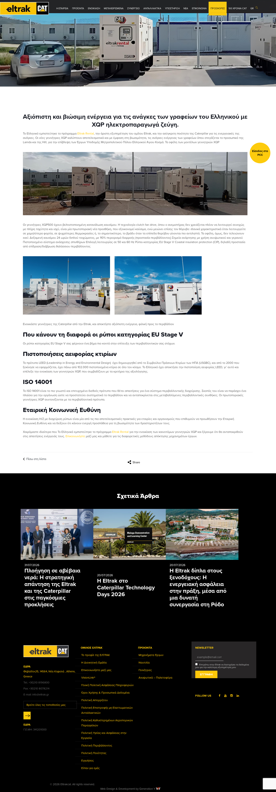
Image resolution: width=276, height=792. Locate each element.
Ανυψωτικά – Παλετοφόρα (155, 677)
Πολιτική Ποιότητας (93, 753)
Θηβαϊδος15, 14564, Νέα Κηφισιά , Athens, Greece (49, 674)
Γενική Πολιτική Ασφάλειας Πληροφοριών (107, 685)
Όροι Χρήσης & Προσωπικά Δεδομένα (105, 692)
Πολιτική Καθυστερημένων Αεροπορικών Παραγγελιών (107, 723)
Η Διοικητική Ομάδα (94, 662)
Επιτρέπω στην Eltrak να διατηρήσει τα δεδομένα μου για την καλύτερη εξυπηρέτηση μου (222, 666)
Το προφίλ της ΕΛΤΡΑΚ (95, 655)
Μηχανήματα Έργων (151, 655)
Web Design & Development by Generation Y (128, 788)
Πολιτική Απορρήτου (94, 700)
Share (136, 462)
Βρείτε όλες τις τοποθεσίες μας (46, 705)
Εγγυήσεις (87, 760)
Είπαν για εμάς (90, 768)
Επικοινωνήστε (75, 436)
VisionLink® (88, 677)
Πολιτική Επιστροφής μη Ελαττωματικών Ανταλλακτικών (107, 710)
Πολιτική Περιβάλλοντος (96, 745)
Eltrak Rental (85, 133)
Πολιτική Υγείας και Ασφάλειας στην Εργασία (103, 735)
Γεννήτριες (145, 670)
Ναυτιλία (144, 662)
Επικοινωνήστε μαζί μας (96, 670)
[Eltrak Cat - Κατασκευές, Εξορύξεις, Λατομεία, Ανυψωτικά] (24, 8)
